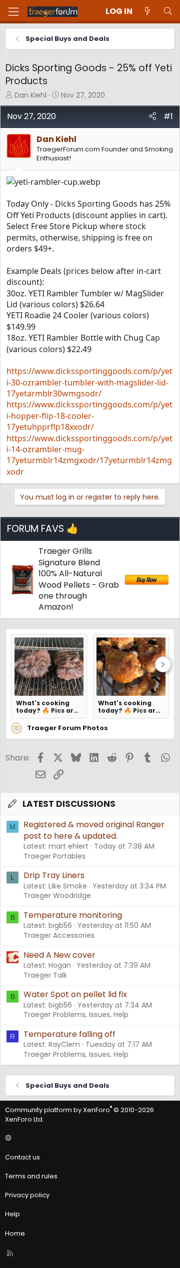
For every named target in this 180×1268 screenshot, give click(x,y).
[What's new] (148, 11)
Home (15, 1233)
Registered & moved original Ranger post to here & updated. (94, 830)
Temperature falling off (70, 1034)
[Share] (152, 117)
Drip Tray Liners (54, 875)
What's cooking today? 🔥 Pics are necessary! (47, 706)
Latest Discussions (69, 804)
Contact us (22, 1157)
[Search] (168, 11)
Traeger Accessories (59, 935)
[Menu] (13, 11)
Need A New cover (60, 955)
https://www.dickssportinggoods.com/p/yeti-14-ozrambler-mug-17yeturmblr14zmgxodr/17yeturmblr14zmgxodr (89, 455)
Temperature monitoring (73, 915)
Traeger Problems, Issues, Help (76, 1014)
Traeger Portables (55, 856)
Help (12, 1214)
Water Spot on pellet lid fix (75, 994)
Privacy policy (27, 1195)
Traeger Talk (45, 975)
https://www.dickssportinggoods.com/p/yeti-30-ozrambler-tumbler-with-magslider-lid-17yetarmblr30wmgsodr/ (89, 382)
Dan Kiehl (30, 95)
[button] (88, 1138)
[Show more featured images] (163, 664)
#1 (168, 116)
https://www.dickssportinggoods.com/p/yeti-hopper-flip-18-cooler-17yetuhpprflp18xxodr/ (89, 415)
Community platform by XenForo (79, 1114)
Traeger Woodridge (57, 895)
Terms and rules (31, 1176)
